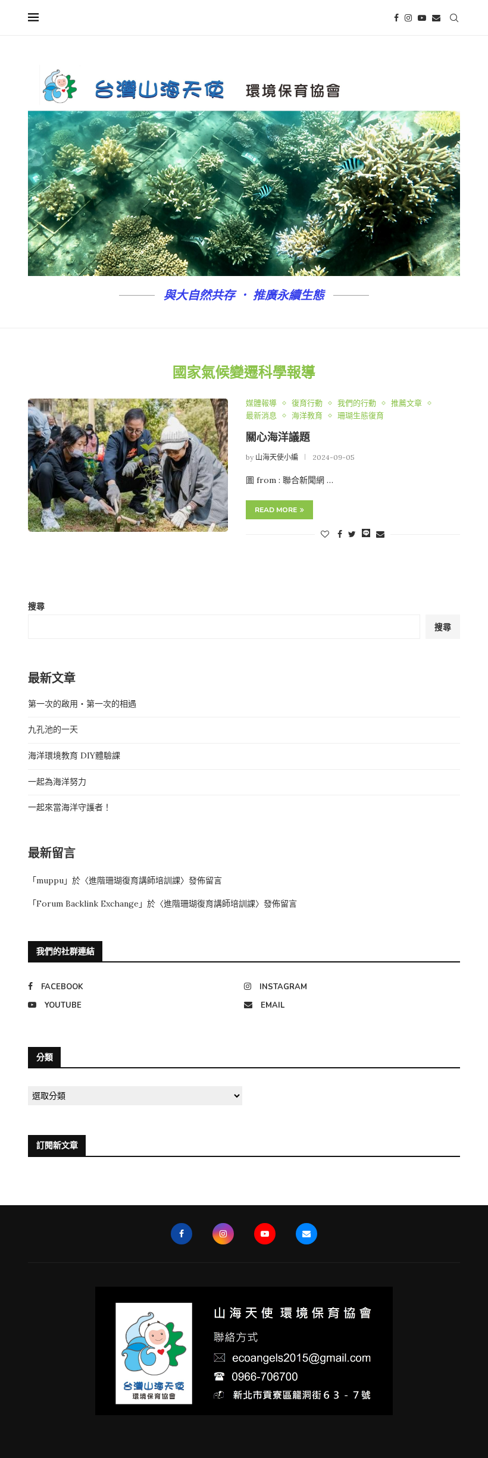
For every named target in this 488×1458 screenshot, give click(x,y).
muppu (50, 880)
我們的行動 (356, 403)
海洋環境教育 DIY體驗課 (74, 755)
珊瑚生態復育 (360, 416)
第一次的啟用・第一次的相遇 (82, 703)
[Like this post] (325, 534)
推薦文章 (406, 403)
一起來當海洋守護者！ (69, 807)
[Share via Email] (380, 534)
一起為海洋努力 (57, 781)
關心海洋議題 (278, 437)
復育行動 (307, 403)
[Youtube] (422, 18)
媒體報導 (261, 403)
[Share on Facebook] (339, 534)
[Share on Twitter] (352, 534)
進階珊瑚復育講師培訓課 (134, 880)
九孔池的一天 (53, 729)
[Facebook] (396, 18)
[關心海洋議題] (128, 465)
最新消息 (261, 416)
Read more (276, 510)
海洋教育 (307, 416)
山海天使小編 (276, 457)
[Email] (436, 18)
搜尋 (36, 606)
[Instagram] (408, 18)
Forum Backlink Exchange (87, 903)
